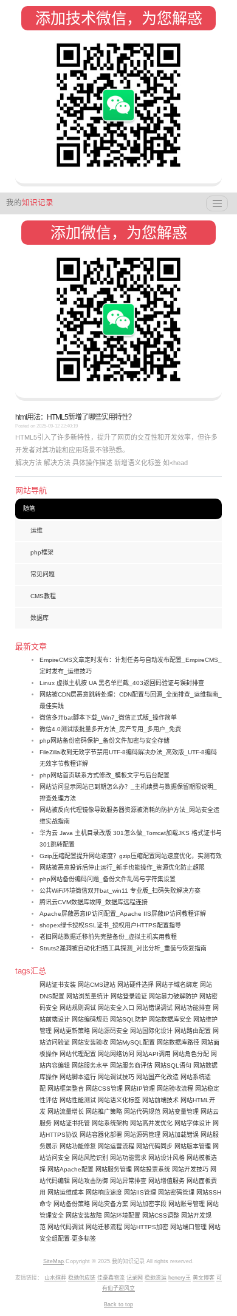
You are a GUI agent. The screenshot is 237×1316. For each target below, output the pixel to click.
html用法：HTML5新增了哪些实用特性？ (75, 417)
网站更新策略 (71, 1031)
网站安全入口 (116, 1007)
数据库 (39, 618)
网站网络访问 (116, 1054)
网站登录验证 (129, 996)
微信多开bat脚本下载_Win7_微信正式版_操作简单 (108, 717)
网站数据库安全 (170, 1019)
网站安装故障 (84, 1215)
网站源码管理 (142, 1134)
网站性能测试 (78, 1100)
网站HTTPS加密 (146, 1227)
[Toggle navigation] (217, 203)
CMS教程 (43, 596)
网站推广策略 (104, 1111)
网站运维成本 (65, 1192)
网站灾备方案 (110, 1204)
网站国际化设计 (151, 1031)
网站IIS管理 (140, 1192)
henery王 (179, 1278)
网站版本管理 (192, 1146)
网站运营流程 (116, 1146)
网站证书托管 (71, 1123)
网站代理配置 (78, 1054)
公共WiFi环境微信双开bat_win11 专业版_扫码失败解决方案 (120, 890)
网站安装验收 (90, 1042)
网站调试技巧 (116, 1077)
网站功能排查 (192, 1007)
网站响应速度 (104, 1192)
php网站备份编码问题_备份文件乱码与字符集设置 (108, 879)
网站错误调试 (154, 1007)
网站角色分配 (191, 1054)
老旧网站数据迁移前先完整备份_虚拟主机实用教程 (108, 936)
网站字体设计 (192, 1123)
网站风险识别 (90, 1157)
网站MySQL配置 (132, 1042)
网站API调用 (153, 1054)
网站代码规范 (142, 1111)
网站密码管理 (176, 1192)
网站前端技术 (160, 1100)
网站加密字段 (148, 1204)
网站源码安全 (110, 1031)
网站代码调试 (65, 1227)
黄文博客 (204, 1278)
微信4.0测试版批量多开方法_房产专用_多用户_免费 (110, 729)
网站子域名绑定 (177, 984)
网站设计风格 (166, 1157)
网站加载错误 (180, 1134)
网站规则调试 (78, 1007)
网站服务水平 (90, 1065)
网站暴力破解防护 (173, 996)
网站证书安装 (58, 984)
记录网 (134, 1278)
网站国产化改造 (157, 1077)
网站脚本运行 (78, 1077)
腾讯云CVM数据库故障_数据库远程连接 (94, 902)
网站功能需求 (128, 1157)
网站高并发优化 (151, 1123)
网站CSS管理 (104, 1088)
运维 (36, 530)
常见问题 (42, 574)
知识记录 (29, 203)
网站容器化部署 (101, 1134)
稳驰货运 (156, 1278)
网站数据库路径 (178, 1042)
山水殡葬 (55, 1278)
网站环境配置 (122, 1215)
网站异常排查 (128, 1181)
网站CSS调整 (160, 1215)
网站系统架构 (110, 1123)
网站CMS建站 (96, 984)
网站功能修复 (78, 1146)
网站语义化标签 (119, 1100)
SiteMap (53, 1261)
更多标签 (84, 1238)
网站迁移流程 (104, 1227)
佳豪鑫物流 (111, 1278)
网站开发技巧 (190, 1169)
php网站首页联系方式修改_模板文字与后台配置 (105, 775)
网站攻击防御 (90, 1181)
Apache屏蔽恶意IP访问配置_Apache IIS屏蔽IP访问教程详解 (123, 913)
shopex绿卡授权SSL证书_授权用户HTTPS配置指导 (110, 925)
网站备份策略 (71, 1204)
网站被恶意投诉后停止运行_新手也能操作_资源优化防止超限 (122, 867)
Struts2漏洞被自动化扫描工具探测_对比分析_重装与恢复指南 (123, 948)
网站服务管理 (113, 1169)
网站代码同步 (154, 1146)
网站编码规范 (90, 1019)
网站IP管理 (140, 1088)
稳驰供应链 (81, 1278)
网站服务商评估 (131, 1065)
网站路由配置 (192, 1031)
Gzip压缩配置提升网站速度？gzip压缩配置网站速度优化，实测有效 (131, 856)
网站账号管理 (186, 1204)
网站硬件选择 (135, 984)
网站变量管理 (180, 1111)
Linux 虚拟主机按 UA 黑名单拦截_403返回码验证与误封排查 (122, 683)
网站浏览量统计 (87, 996)
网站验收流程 (175, 1088)
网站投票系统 (152, 1169)
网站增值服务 (166, 1181)
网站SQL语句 (172, 1065)
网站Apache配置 (70, 1169)
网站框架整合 (65, 1088)
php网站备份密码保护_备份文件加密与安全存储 (105, 740)
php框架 (41, 552)
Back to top (118, 1304)
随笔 (29, 508)
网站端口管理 (188, 1227)
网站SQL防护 (128, 1019)
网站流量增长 (65, 1111)
